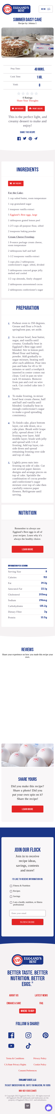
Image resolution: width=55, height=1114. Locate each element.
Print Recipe (38, 108)
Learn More (27, 549)
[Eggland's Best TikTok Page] (28, 1046)
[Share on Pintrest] (30, 138)
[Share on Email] (36, 138)
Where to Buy (27, 1011)
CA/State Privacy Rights (15, 1064)
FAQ (41, 1003)
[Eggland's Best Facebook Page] (11, 1035)
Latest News (41, 995)
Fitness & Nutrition (21, 885)
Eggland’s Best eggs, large (23, 214)
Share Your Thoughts (27, 100)
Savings (16, 896)
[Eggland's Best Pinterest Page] (46, 1035)
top (27, 1106)
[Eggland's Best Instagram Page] (28, 1035)
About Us (13, 995)
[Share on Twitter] (24, 138)
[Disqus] (27, 696)
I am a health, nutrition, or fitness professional (27, 903)
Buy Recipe (19, 108)
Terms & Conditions (15, 1058)
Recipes (16, 891)
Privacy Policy (39, 1058)
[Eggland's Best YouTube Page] (11, 1046)
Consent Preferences (27, 1070)
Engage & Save (14, 1003)
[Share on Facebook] (19, 138)
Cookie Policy (40, 1064)
